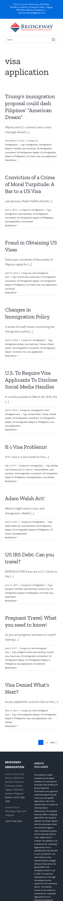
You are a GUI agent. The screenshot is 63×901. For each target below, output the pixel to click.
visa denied (27, 221)
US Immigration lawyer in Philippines (35, 217)
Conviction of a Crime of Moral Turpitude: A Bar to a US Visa (30, 184)
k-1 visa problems (39, 469)
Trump (42, 344)
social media (34, 414)
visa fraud (10, 288)
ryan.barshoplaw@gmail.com (31, 12)
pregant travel (24, 652)
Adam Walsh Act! (25, 498)
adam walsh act (12, 525)
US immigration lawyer (28, 152)
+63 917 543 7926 (13, 821)
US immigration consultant (25, 347)
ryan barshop (29, 148)
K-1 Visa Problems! (26, 447)
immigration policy (14, 344)
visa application (49, 156)
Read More (10, 160)
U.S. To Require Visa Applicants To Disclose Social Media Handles (31, 380)
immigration (32, 144)
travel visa (34, 276)
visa (38, 156)
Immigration (11, 144)
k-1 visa (26, 469)
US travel (30, 156)
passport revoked (14, 588)
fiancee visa (16, 469)
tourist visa (22, 276)
